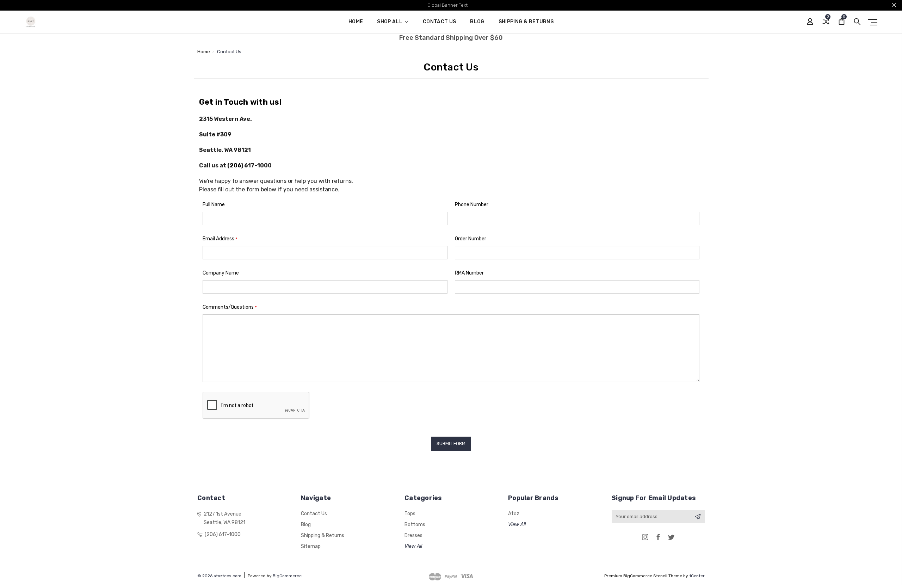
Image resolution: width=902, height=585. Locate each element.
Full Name (214, 205)
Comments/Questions (230, 307)
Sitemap (311, 546)
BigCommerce (287, 575)
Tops (409, 514)
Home (355, 22)
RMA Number (469, 273)
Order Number (470, 239)
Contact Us (439, 22)
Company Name (221, 273)
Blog (477, 22)
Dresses (413, 535)
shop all (390, 22)
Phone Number (471, 205)
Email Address (220, 239)
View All (413, 546)
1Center (697, 575)
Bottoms (414, 525)
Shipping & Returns (526, 22)
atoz (513, 514)
